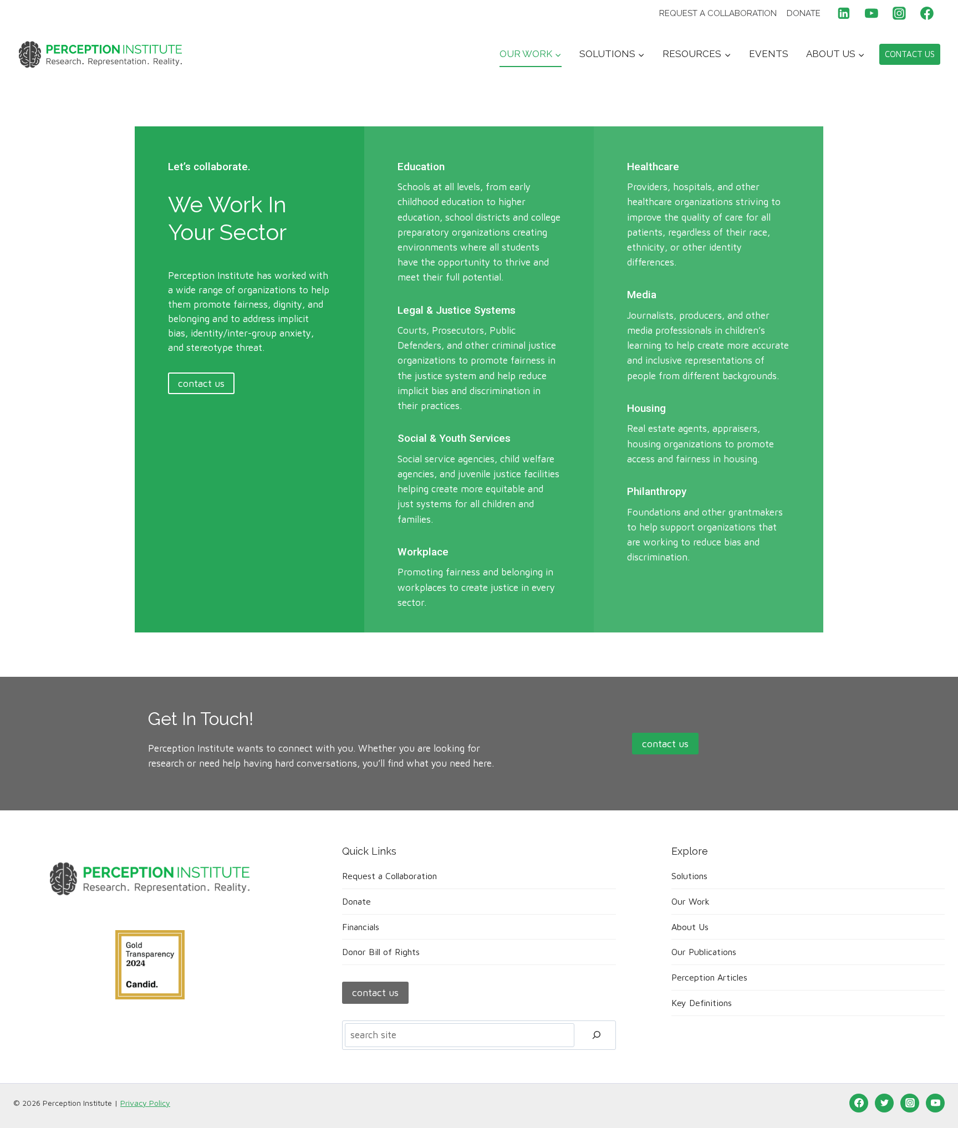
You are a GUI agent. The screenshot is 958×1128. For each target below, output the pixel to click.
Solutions (689, 876)
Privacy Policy (145, 1102)
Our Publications (703, 952)
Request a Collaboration (718, 13)
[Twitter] (884, 1103)
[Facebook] (927, 13)
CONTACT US (910, 54)
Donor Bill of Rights (381, 952)
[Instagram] (899, 13)
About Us (690, 927)
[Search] (596, 1035)
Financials (360, 927)
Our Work (690, 901)
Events (768, 53)
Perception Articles (709, 977)
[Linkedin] (844, 13)
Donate (804, 13)
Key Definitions (701, 1003)
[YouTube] (871, 13)
